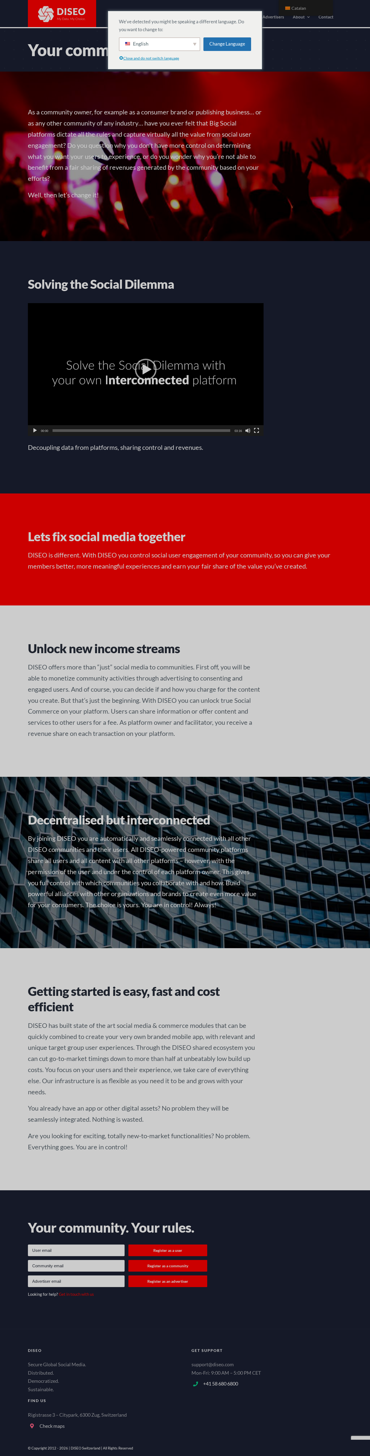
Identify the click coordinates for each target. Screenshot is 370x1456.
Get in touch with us (76, 1294)
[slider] (141, 430)
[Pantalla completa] (256, 430)
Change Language (227, 44)
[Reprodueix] (35, 430)
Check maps (52, 1426)
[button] (146, 369)
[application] (146, 369)
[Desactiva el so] (248, 430)
